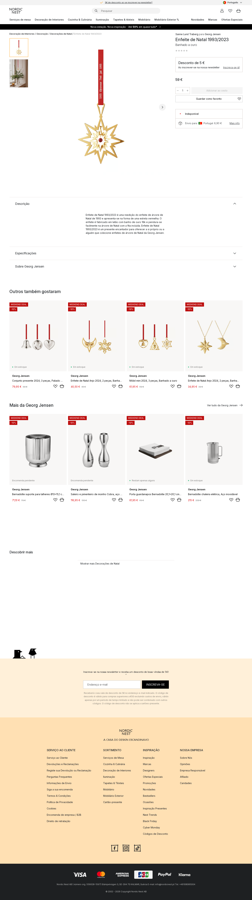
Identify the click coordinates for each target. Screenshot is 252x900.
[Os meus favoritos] (230, 11)
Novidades (197, 19)
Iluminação (102, 19)
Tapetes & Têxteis (113, 783)
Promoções (149, 783)
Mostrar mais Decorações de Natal (99, 563)
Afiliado (184, 776)
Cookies (51, 808)
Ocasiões (148, 802)
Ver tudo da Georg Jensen (222, 405)
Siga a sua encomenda (60, 789)
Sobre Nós (186, 757)
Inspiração (149, 757)
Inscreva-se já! (231, 67)
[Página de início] (15, 11)
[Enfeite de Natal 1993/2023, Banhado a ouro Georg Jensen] (101, 106)
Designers (148, 770)
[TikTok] (137, 848)
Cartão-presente (112, 802)
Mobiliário (144, 19)
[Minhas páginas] (222, 11)
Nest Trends (150, 814)
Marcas (212, 19)
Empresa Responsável (192, 770)
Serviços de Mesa (113, 757)
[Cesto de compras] (238, 11)
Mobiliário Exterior (113, 795)
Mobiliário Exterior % (166, 19)
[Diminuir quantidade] (177, 90)
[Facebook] (114, 848)
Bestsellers (149, 795)
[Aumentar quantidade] (187, 90)
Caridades (186, 783)
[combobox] (233, 2)
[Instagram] (126, 848)
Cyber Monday (151, 827)
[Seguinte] (162, 107)
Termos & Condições (59, 795)
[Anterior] (40, 107)
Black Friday (150, 821)
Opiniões (185, 764)
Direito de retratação (58, 821)
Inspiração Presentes (155, 808)
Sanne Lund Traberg (186, 34)
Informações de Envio (59, 783)
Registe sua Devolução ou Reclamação (69, 770)
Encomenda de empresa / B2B (64, 814)
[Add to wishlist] (55, 386)
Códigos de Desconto (155, 833)
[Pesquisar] (96, 11)
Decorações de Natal (61, 34)
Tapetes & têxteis (123, 19)
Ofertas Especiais (232, 19)
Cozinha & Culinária (80, 19)
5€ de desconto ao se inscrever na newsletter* (129, 2)
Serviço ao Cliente (57, 757)
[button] (181, 51)
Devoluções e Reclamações (63, 764)
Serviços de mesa (20, 19)
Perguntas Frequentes (59, 776)
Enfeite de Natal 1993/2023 (87, 34)
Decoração (42, 34)
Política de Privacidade (60, 802)
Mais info (235, 123)
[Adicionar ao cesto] (62, 386)
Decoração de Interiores (49, 19)
